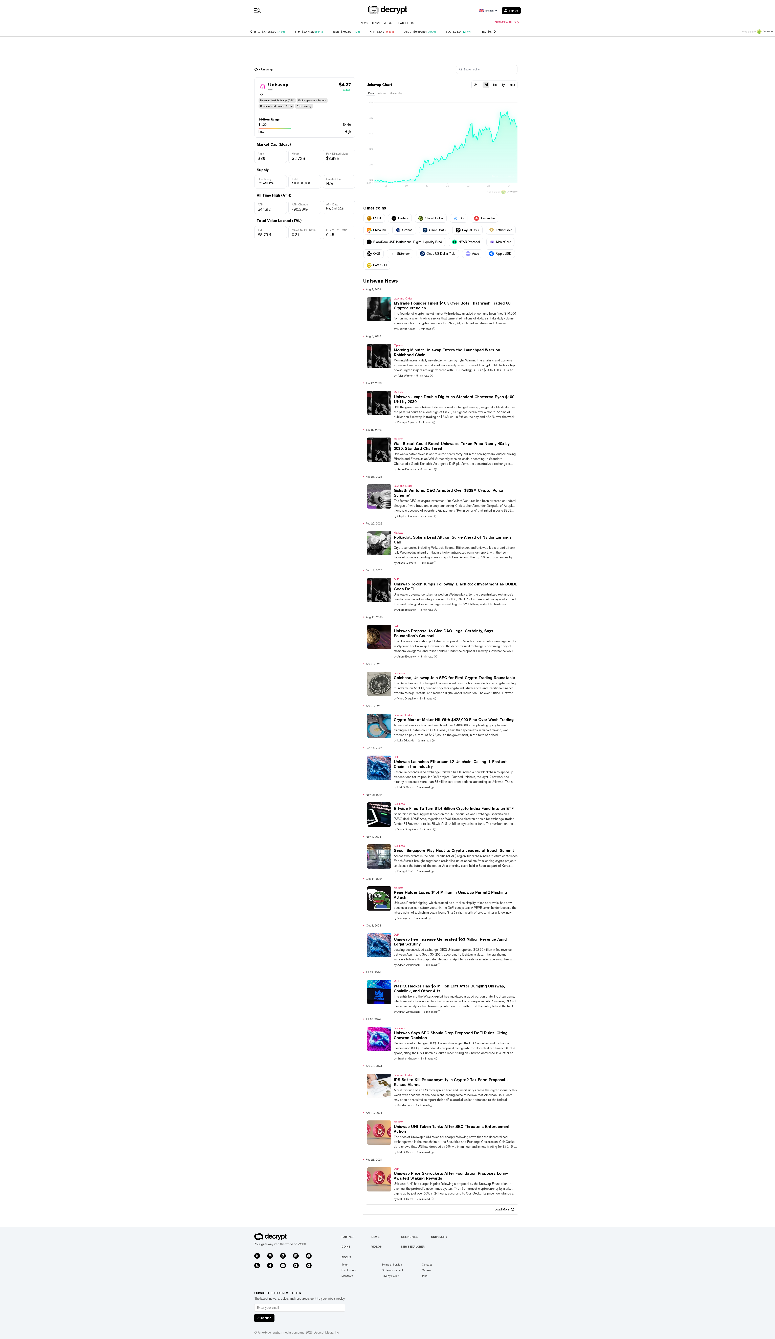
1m (495, 85)
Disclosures (348, 1270)
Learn (376, 23)
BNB (336, 31)
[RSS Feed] (257, 1265)
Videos (388, 23)
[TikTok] (270, 1265)
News (364, 23)
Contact (427, 1264)
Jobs (424, 1275)
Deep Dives (409, 1236)
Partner (347, 1236)
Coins (345, 1246)
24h (476, 85)
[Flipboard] (296, 1265)
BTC (257, 31)
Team (344, 1264)
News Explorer (413, 1246)
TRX (483, 31)
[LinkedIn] (296, 1256)
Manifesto (347, 1275)
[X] (257, 1256)
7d (486, 85)
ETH (297, 31)
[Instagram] (270, 1256)
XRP (372, 31)
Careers (426, 1270)
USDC (408, 31)
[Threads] (283, 1256)
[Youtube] (283, 1265)
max (512, 85)
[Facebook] (309, 1256)
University (439, 1236)
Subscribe (264, 1318)
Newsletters (405, 23)
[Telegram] (309, 1265)
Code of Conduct (392, 1270)
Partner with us (505, 22)
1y (503, 85)
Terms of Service (392, 1264)
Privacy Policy (390, 1275)
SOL (448, 31)
